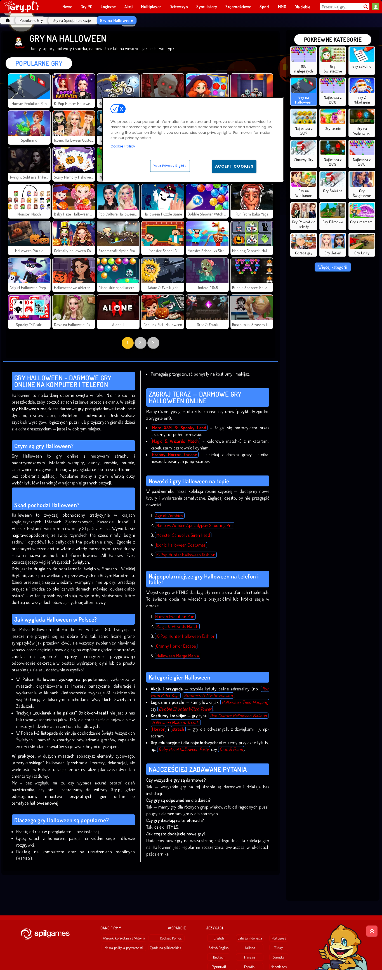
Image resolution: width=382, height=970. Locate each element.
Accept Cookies (234, 166)
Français (250, 957)
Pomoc (177, 938)
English (219, 938)
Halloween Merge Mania (177, 656)
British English (218, 947)
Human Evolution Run (174, 616)
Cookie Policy (122, 146)
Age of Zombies (169, 515)
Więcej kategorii (332, 267)
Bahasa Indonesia (249, 938)
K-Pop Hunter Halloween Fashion (185, 554)
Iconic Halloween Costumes (181, 545)
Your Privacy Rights (170, 165)
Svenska (279, 957)
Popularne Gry (31, 20)
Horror (158, 729)
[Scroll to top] (372, 931)
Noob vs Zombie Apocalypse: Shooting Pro (194, 525)
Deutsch (219, 957)
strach (178, 729)
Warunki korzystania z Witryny (124, 938)
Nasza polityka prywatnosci (124, 947)
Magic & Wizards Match (177, 626)
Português (279, 938)
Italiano (249, 947)
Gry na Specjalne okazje (72, 20)
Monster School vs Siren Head (183, 535)
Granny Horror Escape (176, 646)
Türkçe (278, 947)
